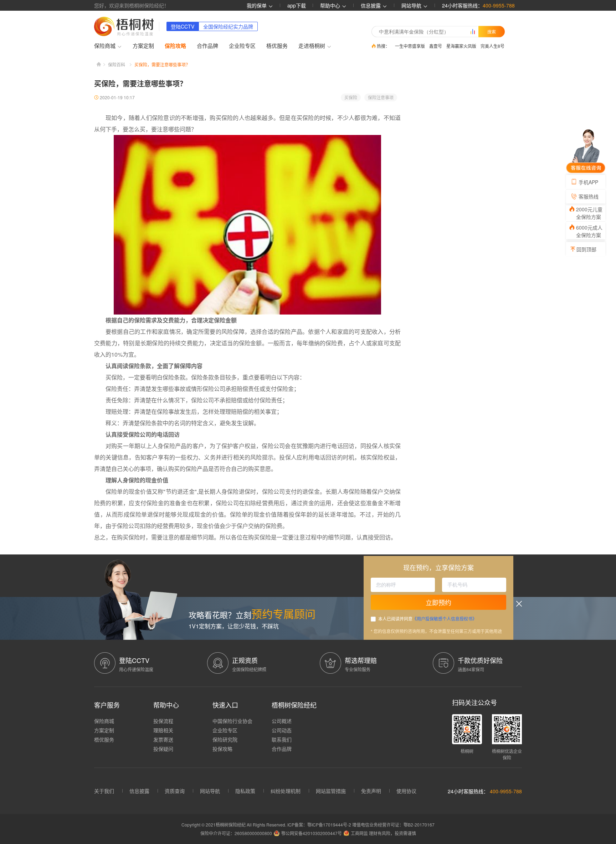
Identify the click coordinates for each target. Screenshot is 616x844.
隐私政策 (245, 790)
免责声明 (371, 790)
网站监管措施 (331, 790)
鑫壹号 (435, 46)
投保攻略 (222, 748)
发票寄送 (163, 739)
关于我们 (104, 790)
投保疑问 (163, 748)
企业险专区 (242, 45)
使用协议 (406, 790)
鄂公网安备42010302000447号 (311, 833)
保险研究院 (224, 739)
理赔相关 (163, 730)
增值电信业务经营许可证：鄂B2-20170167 (393, 825)
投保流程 (163, 720)
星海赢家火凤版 (461, 46)
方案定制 (143, 45)
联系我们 (282, 739)
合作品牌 (207, 45)
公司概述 (282, 720)
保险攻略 (175, 46)
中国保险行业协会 (232, 720)
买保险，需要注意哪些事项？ (162, 64)
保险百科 (116, 64)
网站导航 (210, 790)
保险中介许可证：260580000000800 (236, 833)
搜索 (491, 31)
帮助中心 (331, 5)
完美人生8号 (492, 46)
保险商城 (104, 720)
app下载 (296, 5)
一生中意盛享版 (410, 46)
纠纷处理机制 (286, 790)
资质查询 (175, 790)
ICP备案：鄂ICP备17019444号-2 (319, 825)
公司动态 (282, 730)
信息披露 (371, 5)
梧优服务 (277, 45)
